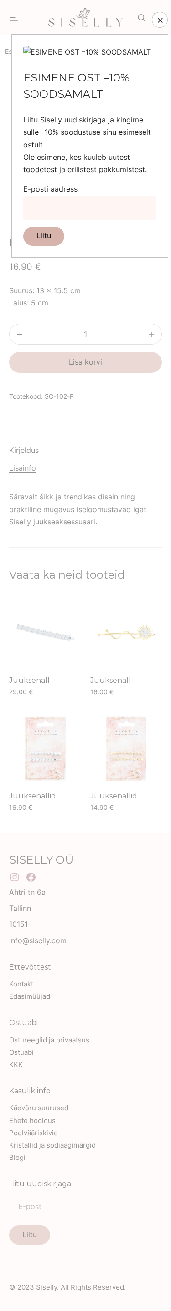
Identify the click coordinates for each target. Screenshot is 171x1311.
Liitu (43, 235)
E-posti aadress (50, 188)
